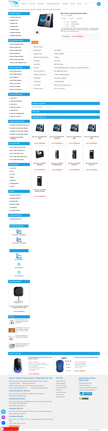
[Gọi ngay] (9, 429)
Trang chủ (24, 3)
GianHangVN (97, 429)
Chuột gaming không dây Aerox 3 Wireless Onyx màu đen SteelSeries (40, 358)
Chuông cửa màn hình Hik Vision (20, 125)
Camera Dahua (15, 29)
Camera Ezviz (14, 20)
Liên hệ (79, 3)
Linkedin (80, 18)
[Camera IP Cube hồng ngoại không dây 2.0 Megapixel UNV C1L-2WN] (19, 295)
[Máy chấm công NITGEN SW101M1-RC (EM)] (57, 154)
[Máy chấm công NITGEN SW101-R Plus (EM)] (39, 181)
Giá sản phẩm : (66, 36)
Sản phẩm (40, 3)
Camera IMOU (14, 26)
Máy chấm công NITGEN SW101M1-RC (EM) (57, 164)
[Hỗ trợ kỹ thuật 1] (19, 258)
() (99, 3)
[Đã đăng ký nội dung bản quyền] (83, 399)
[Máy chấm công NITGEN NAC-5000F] (74, 127)
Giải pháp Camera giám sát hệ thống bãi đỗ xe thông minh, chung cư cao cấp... (22, 345)
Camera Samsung (16, 32)
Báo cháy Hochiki (16, 83)
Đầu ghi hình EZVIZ (16, 47)
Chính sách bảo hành (53, 3)
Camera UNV (14, 23)
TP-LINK (13, 174)
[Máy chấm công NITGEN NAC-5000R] (39, 127)
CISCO (12, 171)
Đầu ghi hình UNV (15, 53)
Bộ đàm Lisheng (15, 204)
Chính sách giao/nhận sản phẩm (88, 387)
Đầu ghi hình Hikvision (17, 44)
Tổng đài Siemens (16, 107)
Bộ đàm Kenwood (15, 198)
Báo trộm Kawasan (16, 80)
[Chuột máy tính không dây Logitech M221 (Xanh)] (64, 365)
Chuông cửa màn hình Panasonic (16, 138)
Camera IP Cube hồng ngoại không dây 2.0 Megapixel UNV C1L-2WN (19, 307)
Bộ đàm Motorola (16, 195)
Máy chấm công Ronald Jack (19, 156)
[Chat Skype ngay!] (3, 412)
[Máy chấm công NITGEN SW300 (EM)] (39, 154)
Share (64, 18)
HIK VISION (13, 168)
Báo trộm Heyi (15, 77)
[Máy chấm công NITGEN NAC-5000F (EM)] (57, 127)
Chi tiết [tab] (35, 42)
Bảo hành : (67, 26)
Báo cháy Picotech (16, 89)
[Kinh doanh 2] (19, 241)
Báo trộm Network (16, 74)
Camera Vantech (60, 381)
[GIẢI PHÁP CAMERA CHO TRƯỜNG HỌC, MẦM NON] (12, 341)
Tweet (72, 18)
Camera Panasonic (16, 35)
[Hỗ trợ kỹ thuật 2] (19, 266)
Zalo (3, 422)
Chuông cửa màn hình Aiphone (19, 134)
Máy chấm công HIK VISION (18, 147)
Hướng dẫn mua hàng (85, 383)
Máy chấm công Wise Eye (18, 150)
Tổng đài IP (14, 98)
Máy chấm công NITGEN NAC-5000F (74, 137)
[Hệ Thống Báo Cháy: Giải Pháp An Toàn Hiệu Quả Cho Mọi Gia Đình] (12, 325)
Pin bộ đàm (14, 207)
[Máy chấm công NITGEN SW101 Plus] (91, 154)
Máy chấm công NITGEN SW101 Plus (92, 164)
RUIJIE (12, 177)
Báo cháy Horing (15, 86)
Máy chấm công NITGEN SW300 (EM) (40, 164)
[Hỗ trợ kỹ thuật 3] (19, 274)
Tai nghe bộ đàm (15, 210)
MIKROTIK (13, 180)
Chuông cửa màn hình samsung (20, 131)
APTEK (12, 186)
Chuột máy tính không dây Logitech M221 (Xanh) (86, 357)
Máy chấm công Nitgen (17, 159)
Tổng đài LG (14, 104)
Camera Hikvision (61, 392)
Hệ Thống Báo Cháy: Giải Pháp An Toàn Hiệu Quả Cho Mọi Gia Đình (21, 321)
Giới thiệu (32, 3)
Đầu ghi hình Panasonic (17, 59)
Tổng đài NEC (14, 110)
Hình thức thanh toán (85, 385)
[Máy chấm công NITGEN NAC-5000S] (91, 127)
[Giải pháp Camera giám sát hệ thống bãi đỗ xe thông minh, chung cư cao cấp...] (12, 349)
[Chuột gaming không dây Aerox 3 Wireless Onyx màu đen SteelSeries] (17, 365)
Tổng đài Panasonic (16, 101)
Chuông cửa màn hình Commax (19, 128)
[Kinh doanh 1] (19, 233)
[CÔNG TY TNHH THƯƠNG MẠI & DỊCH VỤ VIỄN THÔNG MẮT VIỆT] (13, 3)
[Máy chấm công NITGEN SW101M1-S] (74, 154)
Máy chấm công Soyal (17, 153)
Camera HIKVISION (16, 17)
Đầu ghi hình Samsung (17, 56)
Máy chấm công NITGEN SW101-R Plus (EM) (40, 190)
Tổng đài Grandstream (17, 113)
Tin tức (73, 3)
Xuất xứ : (68, 24)
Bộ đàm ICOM (14, 201)
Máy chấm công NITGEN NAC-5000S (91, 137)
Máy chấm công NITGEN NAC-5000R (39, 137)
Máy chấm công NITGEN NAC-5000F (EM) (57, 137)
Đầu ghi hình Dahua (16, 50)
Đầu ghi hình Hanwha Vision (18, 62)
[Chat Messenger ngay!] (3, 417)
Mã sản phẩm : (66, 22)
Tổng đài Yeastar (16, 116)
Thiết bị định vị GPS (16, 219)
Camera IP (59, 390)
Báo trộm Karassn (16, 71)
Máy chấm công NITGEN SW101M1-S (74, 164)
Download (65, 3)
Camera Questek (60, 383)
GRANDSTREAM (15, 183)
